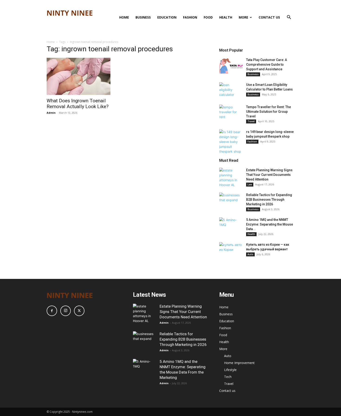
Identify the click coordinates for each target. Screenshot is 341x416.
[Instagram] (65, 311)
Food (208, 17)
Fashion (190, 17)
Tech (228, 376)
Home (124, 17)
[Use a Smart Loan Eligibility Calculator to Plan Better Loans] (230, 90)
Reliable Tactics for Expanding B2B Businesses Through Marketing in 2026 (269, 199)
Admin (51, 112)
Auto (250, 254)
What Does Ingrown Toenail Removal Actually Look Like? (78, 103)
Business (143, 17)
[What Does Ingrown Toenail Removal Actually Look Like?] (84, 76)
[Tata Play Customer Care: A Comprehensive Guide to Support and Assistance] (230, 66)
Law (250, 184)
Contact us (269, 17)
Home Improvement (239, 363)
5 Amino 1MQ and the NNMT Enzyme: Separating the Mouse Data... (269, 224)
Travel (251, 121)
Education (167, 17)
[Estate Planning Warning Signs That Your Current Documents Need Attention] (230, 177)
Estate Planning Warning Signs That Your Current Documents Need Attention (269, 174)
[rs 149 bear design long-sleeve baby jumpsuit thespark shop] (230, 141)
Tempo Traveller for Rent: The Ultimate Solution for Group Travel (268, 111)
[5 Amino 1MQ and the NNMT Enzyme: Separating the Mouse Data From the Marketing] (230, 225)
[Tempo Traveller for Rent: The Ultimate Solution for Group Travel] (230, 113)
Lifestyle (230, 370)
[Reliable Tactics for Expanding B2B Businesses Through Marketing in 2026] (230, 201)
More (243, 17)
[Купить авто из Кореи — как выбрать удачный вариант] (230, 250)
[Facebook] (52, 311)
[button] (288, 18)
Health (225, 17)
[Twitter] (79, 311)
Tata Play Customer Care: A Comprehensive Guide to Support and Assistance (266, 64)
